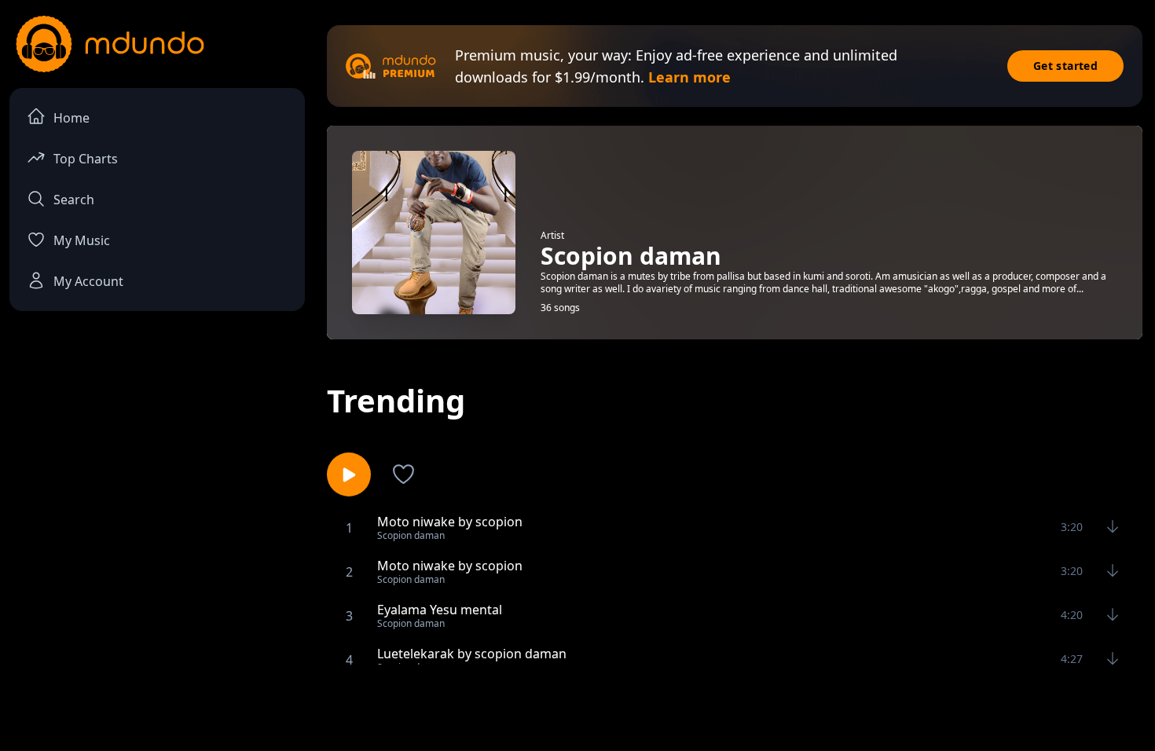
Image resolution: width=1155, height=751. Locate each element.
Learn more (689, 77)
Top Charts (85, 158)
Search (73, 199)
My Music (81, 240)
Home (71, 117)
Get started (1065, 65)
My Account (88, 281)
